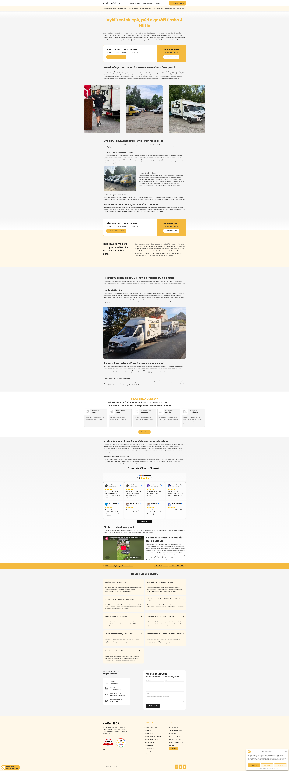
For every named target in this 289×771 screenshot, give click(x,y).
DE (109, 750)
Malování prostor (149, 748)
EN (106, 750)
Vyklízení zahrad (170, 8)
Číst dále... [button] (108, 497)
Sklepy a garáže (158, 8)
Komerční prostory (145, 8)
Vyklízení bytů (122, 8)
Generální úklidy (148, 745)
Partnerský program (174, 739)
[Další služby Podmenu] (185, 8)
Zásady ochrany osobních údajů (270, 768)
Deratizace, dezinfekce (150, 751)
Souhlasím (254, 765)
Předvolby (280, 765)
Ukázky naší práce (148, 3)
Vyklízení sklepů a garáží (151, 739)
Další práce (172, 733)
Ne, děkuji (267, 765)
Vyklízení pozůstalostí (150, 727)
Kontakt (158, 3)
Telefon (167, 680)
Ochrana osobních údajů (176, 742)
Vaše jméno (149, 680)
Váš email (148, 687)
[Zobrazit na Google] (106, 485)
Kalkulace (173, 748)
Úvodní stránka (173, 727)
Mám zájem (144, 432)
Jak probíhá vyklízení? (135, 3)
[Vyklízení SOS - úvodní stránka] (111, 3)
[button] (286, 752)
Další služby (180, 8)
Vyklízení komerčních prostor (152, 736)
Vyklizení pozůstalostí (109, 8)
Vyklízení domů (133, 8)
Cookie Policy (259, 768)
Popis (147, 693)
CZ (104, 750)
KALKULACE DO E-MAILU (116, 57)
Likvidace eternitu (149, 754)
